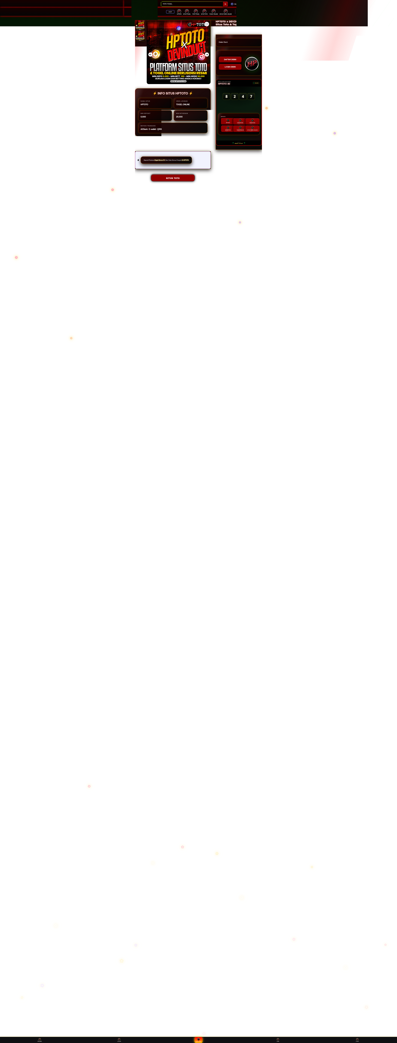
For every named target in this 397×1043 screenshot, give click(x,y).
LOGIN (119, 1041)
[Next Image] (207, 54)
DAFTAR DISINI (230, 59)
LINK (278, 1041)
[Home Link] (150, 4)
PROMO (40, 1041)
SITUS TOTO (173, 178)
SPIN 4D (238, 103)
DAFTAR (198, 1041)
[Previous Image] (150, 54)
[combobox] (192, 4)
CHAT (357, 1041)
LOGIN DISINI (230, 67)
